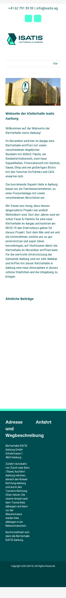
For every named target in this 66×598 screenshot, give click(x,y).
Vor (55, 63)
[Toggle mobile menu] (59, 34)
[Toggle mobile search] (52, 34)
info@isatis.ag (47, 8)
